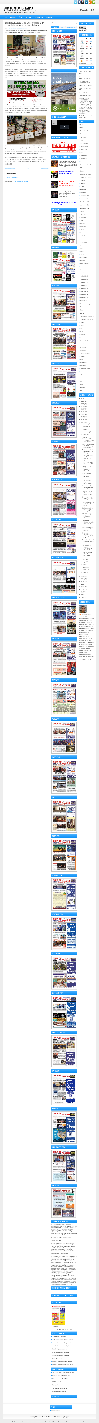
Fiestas (82, 229)
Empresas (83, 214)
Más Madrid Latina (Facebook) (60, 1352)
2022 (82, 409)
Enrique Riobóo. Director (86, 615)
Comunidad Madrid (85, 165)
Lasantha (31, 1421)
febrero (84, 569)
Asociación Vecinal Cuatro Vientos (62, 1361)
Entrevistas (83, 217)
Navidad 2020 (84, 285)
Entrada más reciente (10, 168)
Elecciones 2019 (84, 202)
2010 (82, 592)
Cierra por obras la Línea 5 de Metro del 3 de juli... (87, 554)
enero (84, 572)
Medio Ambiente (84, 263)
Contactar (49, 17)
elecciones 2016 (84, 199)
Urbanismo (83, 375)
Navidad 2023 (84, 294)
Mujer (81, 270)
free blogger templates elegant (61, 1421)
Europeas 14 (83, 223)
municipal (82, 273)
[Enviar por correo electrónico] (5, 164)
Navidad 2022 (84, 291)
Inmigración (83, 242)
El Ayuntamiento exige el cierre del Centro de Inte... (87, 482)
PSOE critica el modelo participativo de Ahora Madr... (87, 548)
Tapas (82, 359)
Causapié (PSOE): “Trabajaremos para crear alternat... (88, 440)
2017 (82, 422)
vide (81, 378)
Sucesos (82, 356)
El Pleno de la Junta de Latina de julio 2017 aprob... (87, 451)
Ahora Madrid (84, 131)
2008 (82, 597)
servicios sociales (85, 344)
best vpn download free (74, 1421)
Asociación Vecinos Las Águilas (61, 1346)
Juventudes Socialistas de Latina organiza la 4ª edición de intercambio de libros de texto (24, 24)
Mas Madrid (83, 257)
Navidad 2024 (84, 297)
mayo (84, 562)
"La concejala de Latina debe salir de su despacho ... (88, 487)
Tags (62, 27)
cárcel (82, 152)
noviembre (85, 426)
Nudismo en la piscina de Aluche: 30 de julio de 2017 (88, 462)
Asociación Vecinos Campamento (61, 1343)
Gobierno (82, 233)
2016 (82, 576)
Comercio (82, 162)
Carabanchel (83, 149)
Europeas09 (83, 226)
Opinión (82, 313)
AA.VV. (82, 128)
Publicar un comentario (12, 177)
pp (81, 328)
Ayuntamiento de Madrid (59, 1336)
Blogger (70, 1329)
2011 (82, 589)
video (81, 381)
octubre (85, 429)
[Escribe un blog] (7, 164)
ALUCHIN (83, 137)
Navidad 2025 (84, 300)
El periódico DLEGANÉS (59, 1391)
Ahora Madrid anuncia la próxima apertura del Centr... (88, 541)
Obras (82, 307)
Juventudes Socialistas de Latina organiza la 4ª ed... (87, 535)
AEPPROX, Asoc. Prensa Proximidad (63, 1372)
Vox (81, 390)
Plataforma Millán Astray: (68, 164)
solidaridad (83, 350)
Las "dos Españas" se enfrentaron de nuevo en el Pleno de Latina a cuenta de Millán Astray (67, 194)
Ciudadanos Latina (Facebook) (60, 1355)
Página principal (55, 1410)
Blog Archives (71, 27)
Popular (55, 27)
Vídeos (21, 17)
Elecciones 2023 (84, 208)
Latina (82, 254)
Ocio (81, 310)
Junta (81, 248)
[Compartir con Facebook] (11, 164)
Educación (12, 28)
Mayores (82, 260)
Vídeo (81, 384)
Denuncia (82, 180)
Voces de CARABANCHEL (59, 1388)
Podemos (82, 322)
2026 (82, 398)
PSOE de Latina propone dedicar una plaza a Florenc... (87, 516)
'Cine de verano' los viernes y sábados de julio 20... (88, 529)
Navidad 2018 (84, 279)
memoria (82, 267)
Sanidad (82, 334)
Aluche (82, 134)
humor (82, 239)
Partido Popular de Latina (59, 1349)
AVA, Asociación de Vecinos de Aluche (63, 1339)
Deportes (29, 17)
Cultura (13, 17)
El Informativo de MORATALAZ (61, 1375)
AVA (81, 140)
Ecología (82, 186)
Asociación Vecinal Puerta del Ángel (62, 1364)
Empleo (82, 211)
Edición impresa (39, 17)
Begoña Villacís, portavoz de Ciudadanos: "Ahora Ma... (86, 469)
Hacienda (82, 236)
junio (84, 559)
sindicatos (83, 347)
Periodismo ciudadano (86, 319)
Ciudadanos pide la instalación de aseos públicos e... (88, 509)
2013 (82, 584)
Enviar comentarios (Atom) (20, 181)
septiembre (86, 432)
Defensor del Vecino (85, 174)
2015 (82, 579)
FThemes (17, 1421)
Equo (81, 220)
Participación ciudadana (86, 316)
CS (81, 168)
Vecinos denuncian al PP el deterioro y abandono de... (88, 446)
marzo (84, 567)
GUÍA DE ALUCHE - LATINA (18, 8)
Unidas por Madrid (85, 368)
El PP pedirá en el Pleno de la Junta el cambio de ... (87, 498)
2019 (82, 417)
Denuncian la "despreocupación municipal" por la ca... (87, 523)
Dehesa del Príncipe (85, 177)
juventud (82, 251)
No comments (23, 28)
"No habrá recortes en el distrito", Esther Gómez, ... (88, 504)
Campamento (84, 146)
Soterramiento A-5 (85, 353)
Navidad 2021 (84, 288)
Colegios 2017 (84, 158)
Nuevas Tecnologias (85, 304)
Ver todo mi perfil (85, 659)
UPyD (81, 372)
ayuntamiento (84, 143)
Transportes (83, 362)
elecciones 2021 (84, 205)
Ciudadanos (83, 155)
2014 (82, 581)
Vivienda (82, 387)
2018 (82, 419)
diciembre (85, 424)
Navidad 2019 (84, 282)
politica (82, 325)
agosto (84, 434)
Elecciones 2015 (84, 195)
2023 (82, 406)
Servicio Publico (84, 341)
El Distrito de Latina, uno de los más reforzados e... (87, 457)
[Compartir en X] (9, 164)
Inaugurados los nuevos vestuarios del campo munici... (88, 476)
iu (80, 245)
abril (84, 564)
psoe (16, 28)
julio (84, 437)
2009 (82, 594)
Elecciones (83, 192)
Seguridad (83, 338)
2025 (82, 401)
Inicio (6, 17)
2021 (82, 411)
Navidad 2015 (84, 276)
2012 (82, 586)
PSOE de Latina (56, 1358)
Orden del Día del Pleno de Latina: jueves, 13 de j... (87, 493)
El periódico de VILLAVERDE (60, 1379)
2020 (82, 414)
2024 (82, 404)
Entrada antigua (44, 168)
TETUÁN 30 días (57, 1382)
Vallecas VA (55, 1385)
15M (81, 124)
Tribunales (83, 365)
